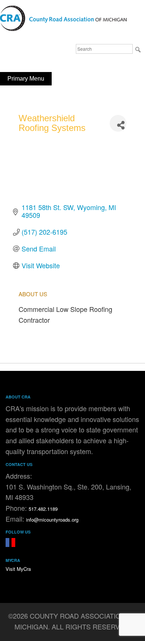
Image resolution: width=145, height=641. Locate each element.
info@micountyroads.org (52, 519)
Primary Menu (25, 78)
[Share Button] (118, 123)
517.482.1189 (43, 508)
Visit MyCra (18, 568)
